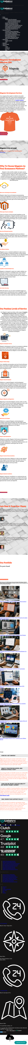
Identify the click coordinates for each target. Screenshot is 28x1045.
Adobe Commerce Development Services (13, 25)
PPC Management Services (10, 35)
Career (6, 46)
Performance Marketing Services (12, 37)
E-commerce (5, 18)
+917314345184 (3, 923)
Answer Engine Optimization (11, 33)
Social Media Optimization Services (12, 34)
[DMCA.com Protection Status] (3, 1032)
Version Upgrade (8, 40)
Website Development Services (11, 28)
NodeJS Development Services (14, 20)
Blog (6, 50)
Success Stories (6, 44)
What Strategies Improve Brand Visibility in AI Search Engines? (13, 601)
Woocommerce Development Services (13, 26)
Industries (5, 43)
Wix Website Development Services (12, 27)
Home (4, 17)
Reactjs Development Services (14, 21)
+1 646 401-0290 (3, 990)
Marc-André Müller (4, 515)
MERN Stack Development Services (10, 869)
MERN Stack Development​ (11, 19)
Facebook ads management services (10, 881)
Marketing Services (7, 30)
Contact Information (7, 889)
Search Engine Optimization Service (12, 32)
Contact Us (7, 47)
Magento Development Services (11, 24)
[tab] (14, 755)
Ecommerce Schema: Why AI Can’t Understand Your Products (13, 635)
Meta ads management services (11, 38)
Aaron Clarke (3, 529)
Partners (4, 892)
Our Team (7, 48)
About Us (5, 45)
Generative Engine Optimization (11, 31)
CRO (6, 41)
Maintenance (5, 39)
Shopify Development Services (11, 22)
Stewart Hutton (3, 543)
